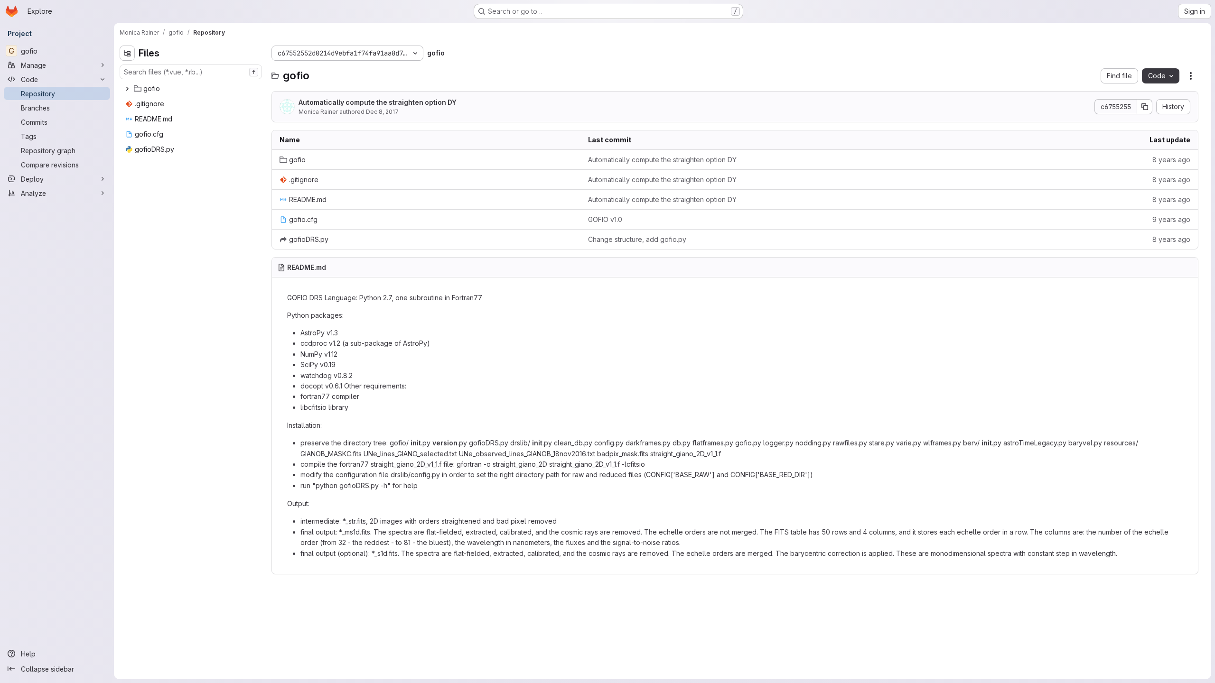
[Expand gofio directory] (127, 88)
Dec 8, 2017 (382, 111)
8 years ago (1171, 160)
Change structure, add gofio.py (637, 239)
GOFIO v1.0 (605, 219)
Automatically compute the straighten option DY (378, 102)
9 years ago (1171, 219)
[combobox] (191, 72)
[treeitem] (192, 88)
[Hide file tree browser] (127, 53)
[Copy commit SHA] (1144, 106)
